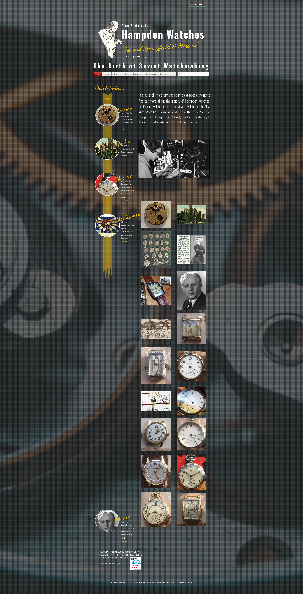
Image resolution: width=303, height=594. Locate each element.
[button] (117, 74)
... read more (124, 200)
